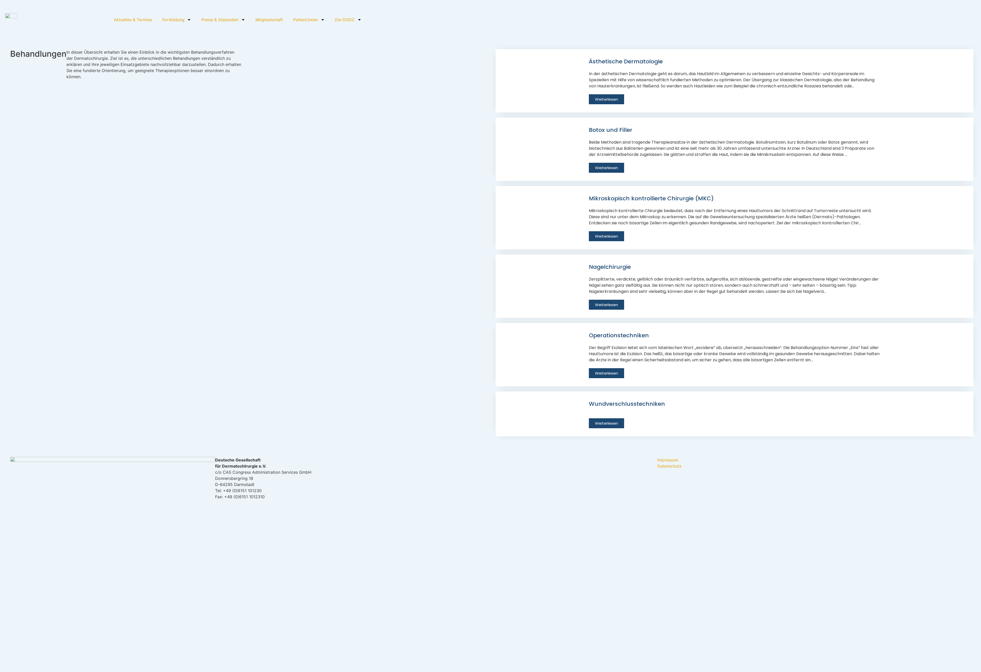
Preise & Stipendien (220, 19)
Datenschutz (669, 466)
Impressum (667, 459)
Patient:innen (305, 19)
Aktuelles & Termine (133, 19)
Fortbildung (173, 19)
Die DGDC (345, 19)
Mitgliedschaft (269, 19)
